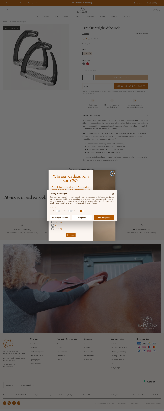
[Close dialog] (112, 173)
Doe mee (70, 235)
